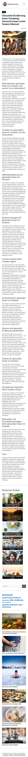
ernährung (18, 600)
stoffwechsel (6, 607)
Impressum (5, 755)
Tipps (4, 12)
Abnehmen (7, 595)
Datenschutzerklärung (19, 755)
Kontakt (11, 755)
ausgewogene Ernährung (11, 597)
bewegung (5, 600)
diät (11, 600)
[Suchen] (24, 586)
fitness (8, 602)
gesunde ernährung (10, 605)
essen (4, 602)
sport (20, 605)
